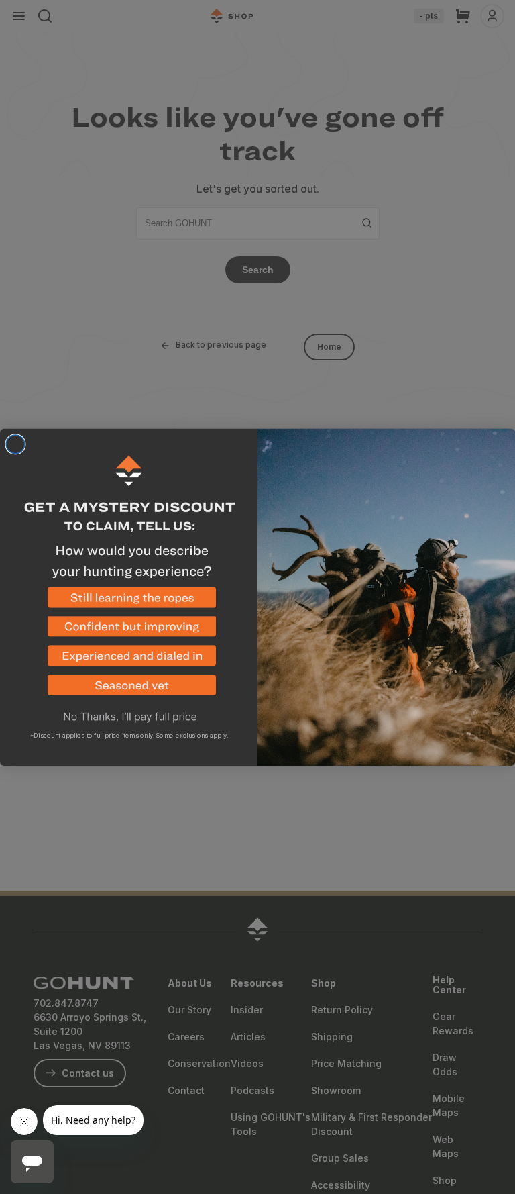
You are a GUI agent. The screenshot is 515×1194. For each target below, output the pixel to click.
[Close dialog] (15, 444)
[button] (129, 601)
